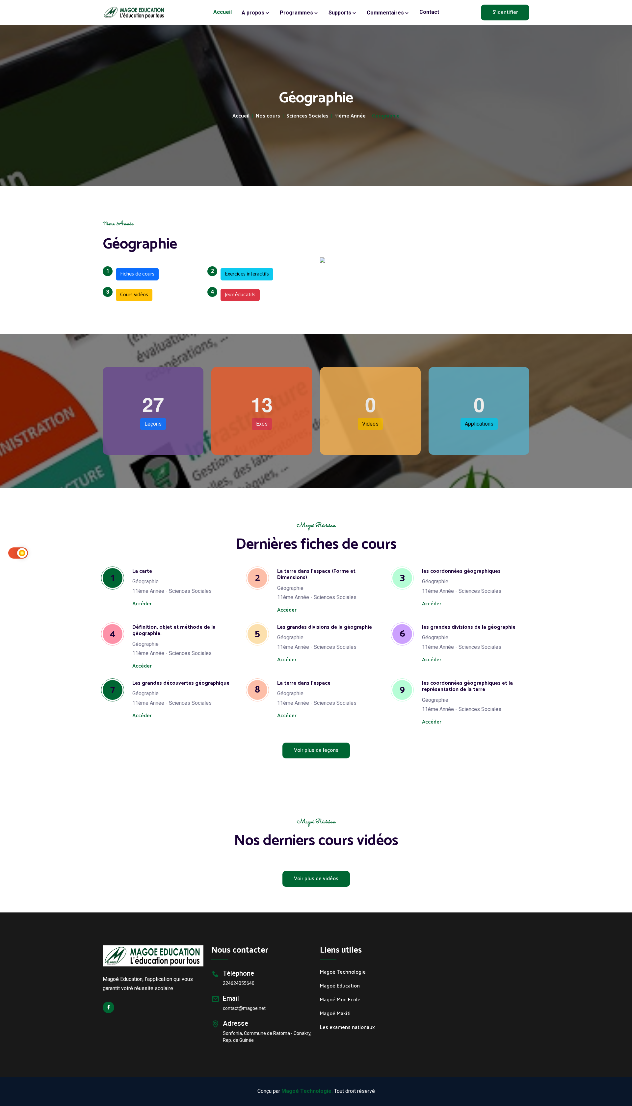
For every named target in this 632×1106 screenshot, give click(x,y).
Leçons (153, 424)
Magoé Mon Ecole (340, 1000)
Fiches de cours (135, 273)
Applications (479, 424)
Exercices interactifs (245, 273)
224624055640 (238, 983)
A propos (254, 13)
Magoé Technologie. (307, 1091)
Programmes (297, 13)
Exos (262, 424)
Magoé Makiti (335, 1014)
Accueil (222, 12)
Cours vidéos (132, 294)
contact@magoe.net (244, 1008)
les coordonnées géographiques (461, 571)
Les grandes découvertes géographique (180, 683)
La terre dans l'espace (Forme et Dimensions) (316, 574)
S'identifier (505, 12)
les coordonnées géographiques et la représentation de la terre (467, 686)
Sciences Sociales (307, 116)
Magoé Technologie (343, 972)
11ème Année (350, 116)
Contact (429, 12)
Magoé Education (340, 986)
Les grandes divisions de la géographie (324, 627)
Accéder (142, 603)
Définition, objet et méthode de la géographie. (174, 630)
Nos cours (268, 116)
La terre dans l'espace (303, 683)
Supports (341, 13)
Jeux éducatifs (238, 294)
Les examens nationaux (347, 1028)
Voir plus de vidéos (316, 878)
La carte (142, 571)
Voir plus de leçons (316, 750)
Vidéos (370, 424)
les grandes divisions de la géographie (468, 627)
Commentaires (386, 13)
